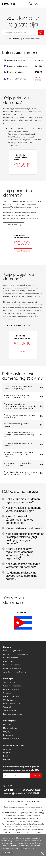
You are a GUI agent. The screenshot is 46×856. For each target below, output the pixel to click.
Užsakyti (36, 775)
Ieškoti (41, 32)
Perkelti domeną (12, 38)
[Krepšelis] (31, 4)
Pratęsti (23, 351)
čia (33, 848)
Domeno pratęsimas (31, 38)
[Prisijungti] (36, 4)
